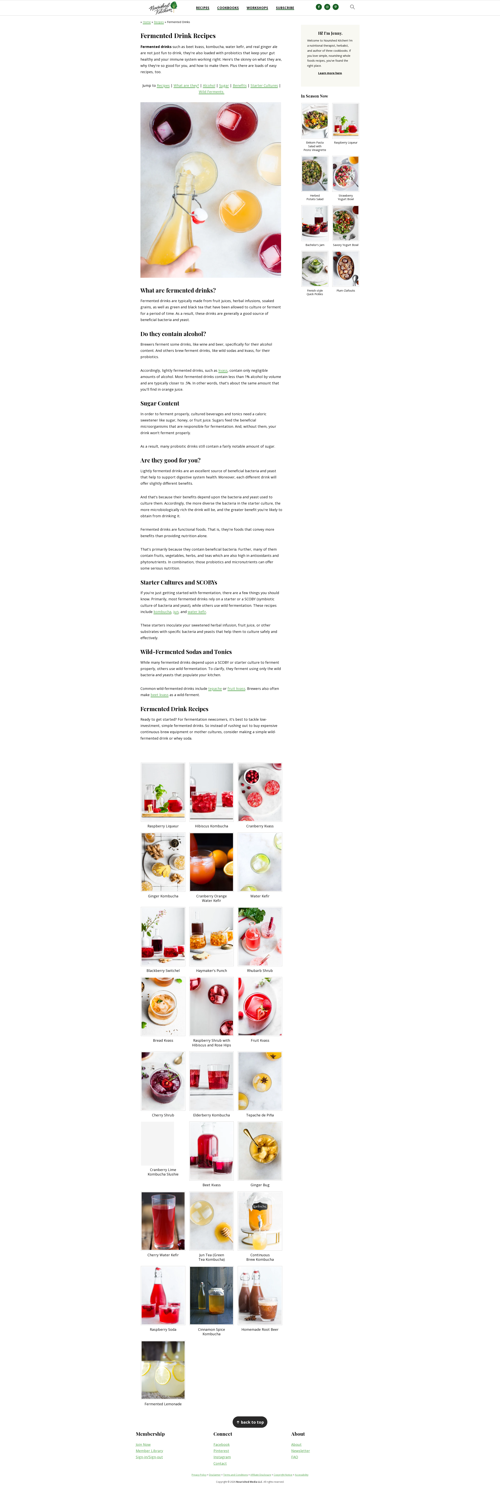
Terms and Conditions (235, 1474)
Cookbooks (228, 8)
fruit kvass (236, 688)
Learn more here (330, 73)
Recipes (202, 8)
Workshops (257, 8)
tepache (215, 688)
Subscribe (285, 8)
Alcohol (209, 85)
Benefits (240, 85)
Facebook (221, 1444)
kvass (223, 370)
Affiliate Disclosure (260, 1474)
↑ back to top (250, 1422)
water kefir (197, 611)
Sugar (224, 85)
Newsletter (300, 1450)
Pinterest (221, 1450)
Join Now (143, 1444)
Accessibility (301, 1474)
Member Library (149, 1450)
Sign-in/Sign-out (149, 1457)
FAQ (294, 1457)
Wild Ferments (211, 91)
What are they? (186, 85)
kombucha (162, 611)
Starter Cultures (264, 85)
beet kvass (160, 694)
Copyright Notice (283, 1474)
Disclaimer (215, 1474)
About (296, 1444)
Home (147, 22)
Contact (220, 1463)
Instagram (222, 1457)
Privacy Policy (199, 1474)
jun (176, 611)
